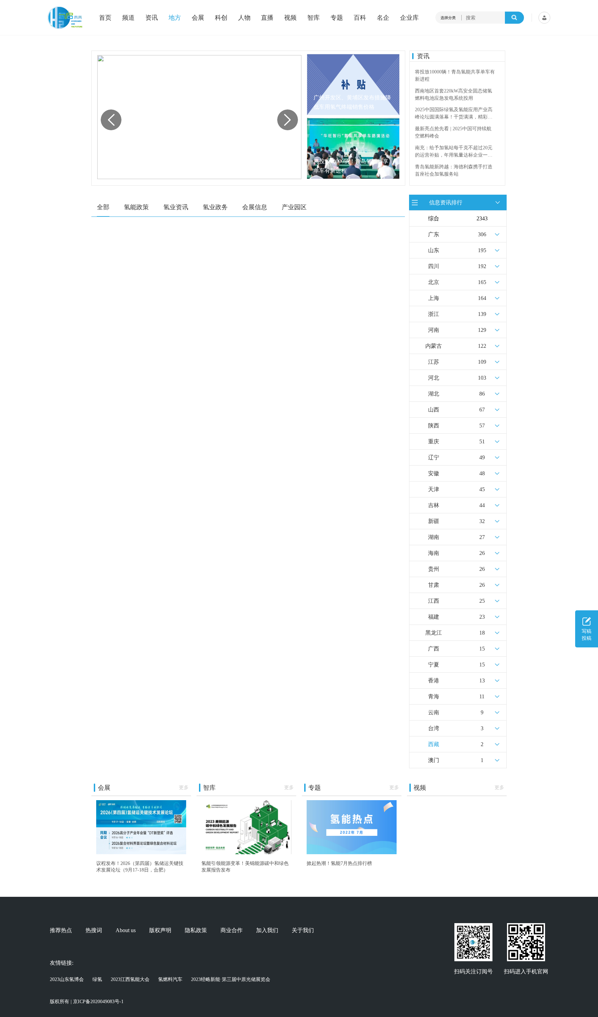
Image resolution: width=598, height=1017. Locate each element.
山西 (433, 410)
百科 (360, 18)
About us (126, 930)
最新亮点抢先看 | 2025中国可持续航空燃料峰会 (453, 132)
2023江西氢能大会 (130, 979)
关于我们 (303, 930)
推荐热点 (61, 930)
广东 (433, 234)
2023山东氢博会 (67, 979)
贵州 (433, 569)
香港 (433, 680)
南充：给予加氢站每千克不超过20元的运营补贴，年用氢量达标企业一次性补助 (453, 152)
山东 (433, 250)
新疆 (433, 521)
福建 (433, 617)
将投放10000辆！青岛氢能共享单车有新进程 (351, 166)
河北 (433, 378)
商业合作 (231, 930)
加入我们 (267, 930)
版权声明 (160, 930)
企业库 (409, 18)
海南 (433, 553)
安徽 (433, 473)
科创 (221, 18)
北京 (433, 282)
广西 (433, 649)
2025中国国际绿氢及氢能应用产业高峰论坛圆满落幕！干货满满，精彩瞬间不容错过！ (453, 114)
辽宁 (433, 457)
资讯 (151, 18)
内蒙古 (433, 346)
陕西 (433, 425)
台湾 (433, 728)
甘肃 (433, 585)
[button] (287, 119)
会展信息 (254, 207)
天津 (433, 489)
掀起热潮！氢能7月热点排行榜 (339, 863)
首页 (105, 18)
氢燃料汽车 (170, 979)
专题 (336, 18)
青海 (433, 696)
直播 (267, 18)
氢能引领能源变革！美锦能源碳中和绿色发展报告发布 (245, 866)
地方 (175, 18)
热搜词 (93, 930)
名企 (383, 18)
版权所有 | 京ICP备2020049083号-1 (87, 1001)
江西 (433, 601)
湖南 (433, 537)
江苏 (433, 362)
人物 (244, 18)
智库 (313, 18)
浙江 (433, 314)
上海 (433, 298)
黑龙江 (433, 633)
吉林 (433, 505)
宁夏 (433, 664)
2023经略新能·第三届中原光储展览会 (230, 979)
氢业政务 (215, 207)
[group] (199, 117)
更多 (184, 787)
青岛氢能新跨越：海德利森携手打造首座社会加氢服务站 (453, 170)
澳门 (433, 760)
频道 (128, 18)
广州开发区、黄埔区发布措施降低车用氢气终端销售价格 (352, 102)
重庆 (433, 441)
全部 (103, 207)
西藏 (433, 744)
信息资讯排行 (445, 202)
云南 (433, 712)
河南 (433, 330)
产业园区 (294, 207)
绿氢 (97, 979)
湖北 (433, 394)
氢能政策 (136, 207)
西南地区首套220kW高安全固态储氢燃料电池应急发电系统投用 (453, 94)
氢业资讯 (175, 207)
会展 (198, 18)
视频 (290, 18)
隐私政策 (196, 930)
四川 (433, 266)
